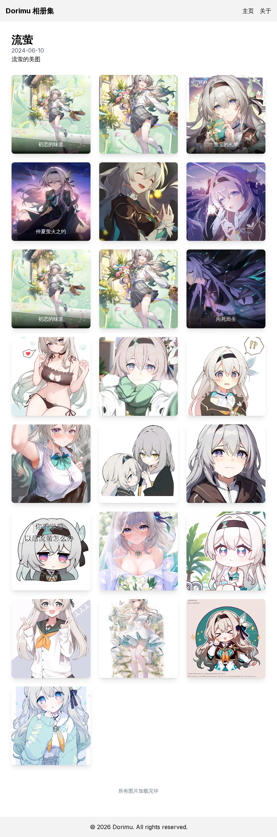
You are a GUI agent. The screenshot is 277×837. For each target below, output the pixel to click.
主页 (248, 10)
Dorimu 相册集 (30, 10)
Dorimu (123, 827)
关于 (265, 10)
